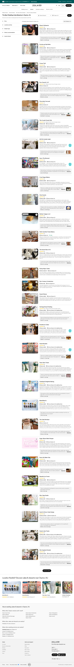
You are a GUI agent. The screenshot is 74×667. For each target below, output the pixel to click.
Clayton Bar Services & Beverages (8, 616)
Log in (53, 647)
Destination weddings (40, 9)
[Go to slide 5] (31, 72)
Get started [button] (69, 5)
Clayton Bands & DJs (29, 614)
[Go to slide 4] (30, 72)
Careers (3, 651)
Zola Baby (59, 1)
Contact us (27, 653)
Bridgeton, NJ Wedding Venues (8, 636)
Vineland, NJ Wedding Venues (7, 631)
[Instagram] (57, 659)
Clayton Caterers (5, 617)
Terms (29, 1)
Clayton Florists (28, 617)
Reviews (3, 647)
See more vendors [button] (47, 570)
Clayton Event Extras (6, 612)
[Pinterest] (54, 659)
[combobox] (59, 15)
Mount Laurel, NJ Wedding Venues (8, 632)
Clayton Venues (52, 616)
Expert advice (14, 5)
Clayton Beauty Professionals (31, 612)
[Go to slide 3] (30, 290)
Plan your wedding (5, 5)
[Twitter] (56, 659)
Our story (4, 644)
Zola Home (64, 1)
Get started (55, 654)
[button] (50, 15)
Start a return (27, 649)
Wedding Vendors (5, 12)
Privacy (3, 664)
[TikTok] (59, 659)
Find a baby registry (55, 650)
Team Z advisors (28, 655)
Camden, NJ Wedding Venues (7, 634)
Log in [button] (63, 5)
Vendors (31, 9)
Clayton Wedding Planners (30, 616)
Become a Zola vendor (6, 646)
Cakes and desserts (12, 12)
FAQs (26, 646)
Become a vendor (49, 9)
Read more (63, 38)
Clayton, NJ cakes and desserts (31, 12)
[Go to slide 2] (30, 53)
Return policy (27, 651)
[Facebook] (52, 659)
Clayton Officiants (5, 614)
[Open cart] (59, 5)
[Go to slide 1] (29, 53)
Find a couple (22, 5)
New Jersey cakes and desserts (20, 12)
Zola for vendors (69, 1)
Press (3, 653)
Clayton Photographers (53, 614)
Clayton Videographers (53, 612)
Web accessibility (23, 664)
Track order (27, 647)
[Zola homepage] (37, 5)
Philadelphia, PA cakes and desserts (8, 623)
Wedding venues (24, 9)
